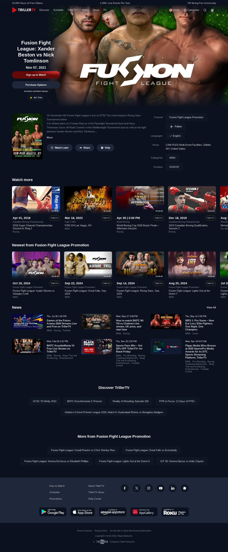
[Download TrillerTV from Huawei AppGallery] (144, 511)
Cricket (119, 365)
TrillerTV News (96, 492)
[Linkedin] (173, 488)
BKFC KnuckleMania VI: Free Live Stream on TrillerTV (61, 348)
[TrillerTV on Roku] (175, 511)
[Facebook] (125, 488)
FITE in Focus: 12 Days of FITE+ (177, 401)
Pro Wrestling (129, 355)
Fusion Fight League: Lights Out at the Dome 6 (124, 461)
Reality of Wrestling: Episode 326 (131, 401)
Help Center (94, 498)
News (96, 10)
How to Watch (57, 485)
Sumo (195, 333)
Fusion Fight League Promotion (186, 117)
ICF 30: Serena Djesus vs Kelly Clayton (182, 461)
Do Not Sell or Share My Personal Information (130, 531)
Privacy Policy (101, 531)
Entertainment (66, 358)
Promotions (55, 498)
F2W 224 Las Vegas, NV (78, 225)
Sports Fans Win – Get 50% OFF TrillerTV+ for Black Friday (129, 348)
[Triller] (185, 488)
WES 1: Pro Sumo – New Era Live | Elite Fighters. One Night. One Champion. (199, 325)
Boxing (16, 232)
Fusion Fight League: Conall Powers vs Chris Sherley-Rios (83, 450)
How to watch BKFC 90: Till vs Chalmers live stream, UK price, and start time (130, 325)
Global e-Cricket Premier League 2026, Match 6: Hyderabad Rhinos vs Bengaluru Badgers (114, 412)
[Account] (212, 10)
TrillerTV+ (72, 10)
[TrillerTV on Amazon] (113, 511)
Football (66, 330)
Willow (85, 10)
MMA (172, 157)
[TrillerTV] (23, 10)
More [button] (50, 137)
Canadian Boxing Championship (28, 222)
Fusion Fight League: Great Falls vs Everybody (151, 450)
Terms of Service (84, 531)
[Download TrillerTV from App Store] (82, 511)
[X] (137, 488)
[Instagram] (149, 488)
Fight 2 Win (70, 222)
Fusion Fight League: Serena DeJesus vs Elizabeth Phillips (56, 461)
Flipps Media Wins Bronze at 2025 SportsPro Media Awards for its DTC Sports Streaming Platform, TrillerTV (200, 351)
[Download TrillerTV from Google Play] (52, 511)
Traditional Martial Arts (127, 358)
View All (211, 307)
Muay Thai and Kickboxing (130, 359)
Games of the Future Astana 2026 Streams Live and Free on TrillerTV (62, 323)
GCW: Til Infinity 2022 (44, 401)
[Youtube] (161, 488)
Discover (44, 10)
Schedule (58, 10)
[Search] (205, 10)
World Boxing (123, 222)
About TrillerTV (96, 485)
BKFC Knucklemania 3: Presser (84, 401)
